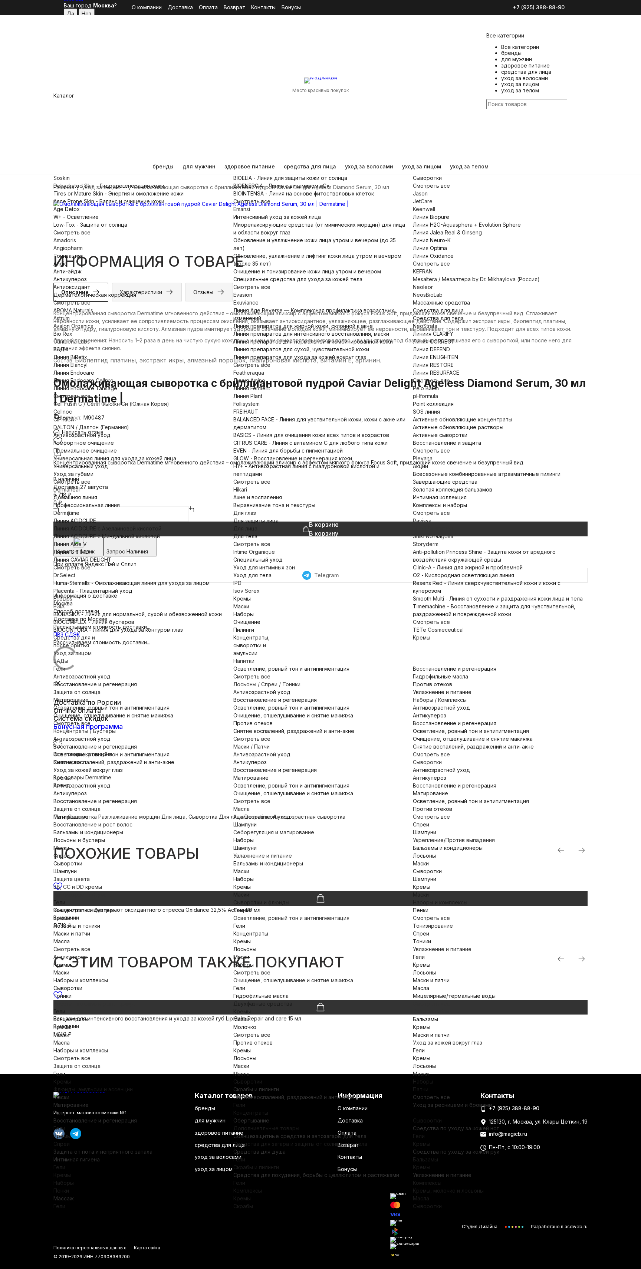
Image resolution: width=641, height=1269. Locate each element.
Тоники (62, 996)
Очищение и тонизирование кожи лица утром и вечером (307, 271)
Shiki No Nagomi (433, 536)
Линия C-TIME (70, 552)
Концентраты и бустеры (85, 910)
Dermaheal (66, 489)
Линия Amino (249, 380)
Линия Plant (247, 396)
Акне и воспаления (257, 497)
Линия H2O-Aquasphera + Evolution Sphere (467, 224)
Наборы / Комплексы (440, 700)
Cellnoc (62, 411)
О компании (147, 7)
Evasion (242, 295)
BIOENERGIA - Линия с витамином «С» (281, 186)
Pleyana (423, 458)
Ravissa (422, 520)
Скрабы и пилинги (256, 1089)
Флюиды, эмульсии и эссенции (93, 1089)
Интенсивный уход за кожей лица (277, 217)
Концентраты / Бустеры (84, 731)
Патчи (420, 1089)
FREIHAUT (245, 411)
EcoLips (62, 598)
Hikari (240, 489)
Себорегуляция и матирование (273, 832)
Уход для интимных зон (264, 567)
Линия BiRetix (70, 357)
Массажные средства (441, 302)
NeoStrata (425, 326)
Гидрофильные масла (440, 676)
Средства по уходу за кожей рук (456, 1151)
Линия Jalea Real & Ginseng (447, 232)
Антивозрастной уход (82, 435)
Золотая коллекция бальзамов (452, 489)
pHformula (425, 396)
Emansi (241, 209)
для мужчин (199, 166)
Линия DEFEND (431, 349)
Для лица (245, 528)
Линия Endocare (73, 372)
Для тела (245, 536)
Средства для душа (259, 1151)
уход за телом (469, 166)
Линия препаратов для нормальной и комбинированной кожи (313, 341)
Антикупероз (70, 279)
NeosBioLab (428, 295)
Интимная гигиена (76, 1159)
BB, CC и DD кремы (77, 887)
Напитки (243, 661)
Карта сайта (147, 1247)
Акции (420, 466)
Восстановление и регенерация (95, 684)
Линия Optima (430, 248)
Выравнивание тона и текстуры (274, 505)
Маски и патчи (71, 933)
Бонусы (291, 7)
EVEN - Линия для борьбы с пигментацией (288, 450)
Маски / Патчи (251, 746)
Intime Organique (254, 552)
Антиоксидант (71, 287)
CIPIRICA (63, 419)
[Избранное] (490, 134)
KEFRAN (423, 271)
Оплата (208, 7)
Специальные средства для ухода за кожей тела (297, 279)
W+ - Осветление (76, 217)
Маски (241, 606)
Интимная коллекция (440, 497)
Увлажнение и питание (442, 692)
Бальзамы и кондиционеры (88, 832)
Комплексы (247, 1190)
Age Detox (66, 209)
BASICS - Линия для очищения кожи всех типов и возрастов (311, 435)
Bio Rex (62, 334)
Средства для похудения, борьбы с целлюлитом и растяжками (316, 1175)
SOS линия (426, 411)
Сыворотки (427, 178)
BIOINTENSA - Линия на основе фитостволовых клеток (303, 193)
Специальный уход (258, 559)
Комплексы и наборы (440, 505)
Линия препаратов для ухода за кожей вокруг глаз (299, 357)
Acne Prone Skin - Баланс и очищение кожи (108, 201)
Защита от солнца (77, 692)
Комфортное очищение (83, 443)
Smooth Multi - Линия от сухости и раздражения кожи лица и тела (498, 598)
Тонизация (67, 256)
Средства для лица (438, 310)
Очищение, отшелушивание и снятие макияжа (113, 715)
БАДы (60, 349)
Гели (59, 668)
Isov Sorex (246, 591)
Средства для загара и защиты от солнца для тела (300, 1144)
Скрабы (243, 1206)
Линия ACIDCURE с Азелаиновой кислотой (107, 528)
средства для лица (310, 166)
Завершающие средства (445, 482)
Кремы (242, 598)
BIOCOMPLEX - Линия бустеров (93, 622)
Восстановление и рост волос (92, 824)
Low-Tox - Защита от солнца (90, 224)
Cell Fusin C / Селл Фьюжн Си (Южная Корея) (111, 404)
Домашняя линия (75, 497)
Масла (241, 809)
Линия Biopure (431, 217)
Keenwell (424, 209)
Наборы (243, 614)
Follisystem (246, 404)
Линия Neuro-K (432, 240)
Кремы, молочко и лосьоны (448, 1190)
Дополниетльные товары (266, 1128)
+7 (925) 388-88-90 (539, 7)
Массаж (63, 1198)
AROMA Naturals (73, 310)
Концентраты (70, 1019)
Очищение (246, 622)
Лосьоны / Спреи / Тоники (266, 684)
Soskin (61, 178)
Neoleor (423, 287)
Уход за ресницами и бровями (452, 1105)
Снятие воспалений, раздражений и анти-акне (113, 762)
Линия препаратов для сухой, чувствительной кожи (301, 349)
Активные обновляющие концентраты (462, 419)
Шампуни (65, 871)
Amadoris (64, 240)
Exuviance (246, 302)
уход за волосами (369, 166)
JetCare (423, 201)
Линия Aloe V (70, 544)
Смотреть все (72, 232)
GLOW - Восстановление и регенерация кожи (292, 458)
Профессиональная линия (86, 505)
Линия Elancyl (70, 365)
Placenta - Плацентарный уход (92, 591)
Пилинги (243, 630)
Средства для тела (438, 318)
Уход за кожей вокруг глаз (88, 770)
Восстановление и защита (447, 443)
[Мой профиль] (490, 120)
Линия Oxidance (433, 256)
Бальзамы (425, 1019)
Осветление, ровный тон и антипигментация (111, 707)
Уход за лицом (72, 653)
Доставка (180, 7)
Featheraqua (248, 372)
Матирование (71, 700)
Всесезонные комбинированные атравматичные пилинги (487, 474)
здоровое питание (249, 166)
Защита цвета (71, 879)
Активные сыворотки (440, 435)
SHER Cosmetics (433, 528)
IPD (237, 583)
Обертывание (251, 1120)
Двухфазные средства (262, 1003)
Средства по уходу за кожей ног (456, 1128)
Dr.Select (64, 575)
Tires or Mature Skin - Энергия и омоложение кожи (118, 193)
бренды (163, 166)
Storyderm (425, 544)
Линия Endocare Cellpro (83, 380)
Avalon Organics (73, 326)
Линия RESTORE (433, 365)
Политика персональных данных (89, 1247)
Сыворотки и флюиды (261, 902)
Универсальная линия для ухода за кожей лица (114, 458)
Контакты (263, 7)
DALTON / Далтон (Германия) (91, 427)
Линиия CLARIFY (433, 334)
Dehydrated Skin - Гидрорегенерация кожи (108, 186)
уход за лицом (421, 166)
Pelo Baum (426, 388)
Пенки (420, 910)
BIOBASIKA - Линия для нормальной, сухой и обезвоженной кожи (137, 614)
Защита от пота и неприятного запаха (102, 1151)
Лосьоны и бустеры (79, 840)
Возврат (234, 7)
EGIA (59, 606)
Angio (60, 263)
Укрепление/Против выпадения (454, 840)
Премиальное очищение (85, 450)
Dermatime (66, 513)
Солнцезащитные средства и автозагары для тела (299, 1136)
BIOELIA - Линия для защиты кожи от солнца (290, 178)
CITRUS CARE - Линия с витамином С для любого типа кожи (310, 443)
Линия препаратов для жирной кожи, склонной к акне (303, 326)
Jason (420, 193)
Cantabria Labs (71, 341)
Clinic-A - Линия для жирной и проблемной (468, 567)
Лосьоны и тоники (76, 926)
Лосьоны (424, 855)
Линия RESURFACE (436, 372)
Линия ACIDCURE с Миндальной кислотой (106, 536)
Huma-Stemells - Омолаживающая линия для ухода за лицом (131, 583)
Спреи (61, 855)
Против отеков (253, 723)
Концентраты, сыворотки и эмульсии (251, 645)
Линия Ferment (251, 388)
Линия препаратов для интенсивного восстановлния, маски (311, 334)
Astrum (61, 318)
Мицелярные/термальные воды (454, 996)
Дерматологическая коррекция (94, 295)
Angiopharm (68, 248)
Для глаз (244, 513)
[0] (490, 144)
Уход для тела (252, 575)
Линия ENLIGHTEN (435, 357)
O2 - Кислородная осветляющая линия (463, 575)
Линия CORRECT (434, 341)
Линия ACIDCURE (74, 520)
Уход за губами (73, 474)
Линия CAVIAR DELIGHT (82, 559)
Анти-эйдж (67, 271)
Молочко (244, 1027)
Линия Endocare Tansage (85, 388)
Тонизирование (433, 926)
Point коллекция (433, 404)
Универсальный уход (80, 466)
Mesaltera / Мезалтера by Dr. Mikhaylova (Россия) (476, 279)
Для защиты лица (256, 520)
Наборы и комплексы (80, 980)
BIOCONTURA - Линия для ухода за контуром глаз (118, 630)
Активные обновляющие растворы (458, 427)
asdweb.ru (576, 1226)
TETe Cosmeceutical (438, 630)
